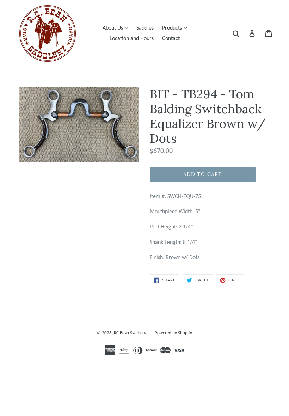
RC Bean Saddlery (130, 333)
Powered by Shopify (173, 333)
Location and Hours (132, 39)
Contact (171, 39)
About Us (117, 28)
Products (176, 28)
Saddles (145, 28)
